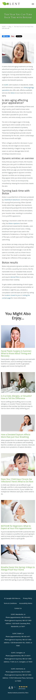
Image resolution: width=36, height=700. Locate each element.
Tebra (26, 693)
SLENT (4, 26)
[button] (33, 4)
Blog (10, 26)
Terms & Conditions (10, 603)
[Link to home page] (15, 4)
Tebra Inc (17, 598)
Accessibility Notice (25, 603)
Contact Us (18, 608)
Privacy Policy (27, 598)
